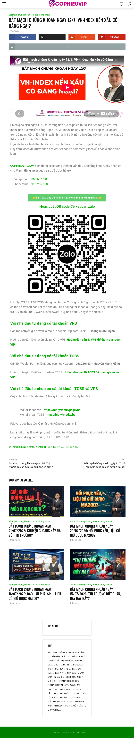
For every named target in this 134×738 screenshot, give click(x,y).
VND (50, 705)
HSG (56, 668)
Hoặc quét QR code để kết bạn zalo (67, 206)
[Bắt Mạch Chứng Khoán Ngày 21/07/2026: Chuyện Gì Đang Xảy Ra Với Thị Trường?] (36, 501)
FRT (69, 664)
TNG (71, 697)
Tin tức (76, 693)
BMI (49, 652)
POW (72, 685)
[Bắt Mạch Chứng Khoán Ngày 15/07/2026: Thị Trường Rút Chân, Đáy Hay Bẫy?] (98, 564)
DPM (63, 664)
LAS (74, 668)
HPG (49, 668)
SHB (55, 689)
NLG (49, 681)
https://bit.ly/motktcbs (60, 414)
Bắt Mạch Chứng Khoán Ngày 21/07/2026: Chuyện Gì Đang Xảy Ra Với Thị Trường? (35, 530)
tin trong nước (61, 693)
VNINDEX (58, 705)
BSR (55, 652)
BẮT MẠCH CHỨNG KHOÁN (21, 447)
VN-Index (79, 701)
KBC (68, 668)
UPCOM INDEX (60, 701)
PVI (78, 685)
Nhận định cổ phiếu (46, 447)
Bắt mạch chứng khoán (19, 14)
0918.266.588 (39, 184)
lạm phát (60, 673)
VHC (71, 701)
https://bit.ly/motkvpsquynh (62, 410)
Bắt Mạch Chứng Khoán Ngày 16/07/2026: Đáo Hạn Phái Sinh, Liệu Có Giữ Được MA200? (35, 594)
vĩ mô (73, 705)
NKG (79, 677)
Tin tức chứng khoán (41, 14)
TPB (78, 697)
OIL (55, 681)
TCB (68, 689)
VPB (66, 705)
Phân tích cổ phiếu (68, 447)
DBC (56, 664)
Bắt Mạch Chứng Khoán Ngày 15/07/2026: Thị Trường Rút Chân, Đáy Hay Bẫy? (95, 594)
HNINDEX (77, 664)
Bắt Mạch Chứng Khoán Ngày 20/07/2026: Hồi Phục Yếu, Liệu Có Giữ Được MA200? (95, 530)
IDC (62, 668)
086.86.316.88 (39, 179)
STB (61, 689)
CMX (50, 664)
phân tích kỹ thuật (58, 685)
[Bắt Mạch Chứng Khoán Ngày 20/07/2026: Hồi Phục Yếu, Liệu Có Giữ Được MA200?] (98, 501)
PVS (49, 689)
